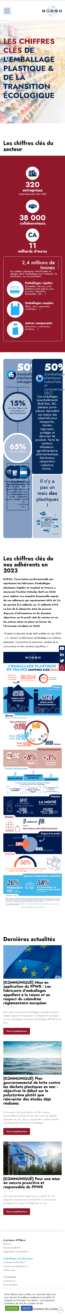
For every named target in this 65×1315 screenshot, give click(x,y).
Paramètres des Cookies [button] (45, 1308)
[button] (7, 11)
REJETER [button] (26, 1308)
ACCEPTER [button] (12, 1308)
